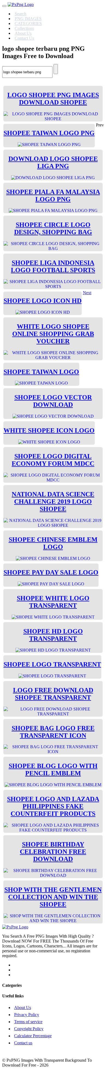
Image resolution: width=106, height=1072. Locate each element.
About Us (22, 1007)
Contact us (23, 1043)
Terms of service (28, 1021)
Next (87, 292)
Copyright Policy (28, 1028)
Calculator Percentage (33, 1035)
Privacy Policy (26, 1014)
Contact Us (24, 38)
